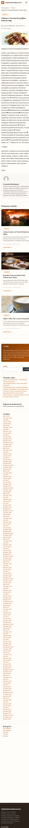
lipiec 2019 (6, 562)
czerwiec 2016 (7, 632)
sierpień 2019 (7, 560)
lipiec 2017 (6, 607)
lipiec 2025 (6, 425)
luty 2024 (6, 457)
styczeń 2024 (7, 459)
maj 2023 (5, 475)
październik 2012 (8, 715)
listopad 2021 (7, 509)
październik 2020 (8, 533)
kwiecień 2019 (7, 567)
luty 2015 (5, 662)
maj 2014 (5, 679)
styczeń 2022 (7, 505)
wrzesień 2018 (7, 581)
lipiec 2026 (6, 416)
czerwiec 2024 (7, 450)
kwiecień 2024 (7, 454)
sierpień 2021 (7, 514)
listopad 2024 (7, 440)
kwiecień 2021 (7, 522)
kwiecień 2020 (7, 545)
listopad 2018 (7, 577)
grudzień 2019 (7, 552)
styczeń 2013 (7, 709)
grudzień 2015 (7, 643)
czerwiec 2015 (7, 654)
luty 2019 (6, 571)
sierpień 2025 (7, 423)
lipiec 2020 (6, 539)
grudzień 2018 (7, 575)
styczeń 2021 (7, 528)
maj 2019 (5, 565)
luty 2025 (6, 435)
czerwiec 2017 (7, 609)
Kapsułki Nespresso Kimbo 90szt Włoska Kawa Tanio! (14, 276)
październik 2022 (8, 488)
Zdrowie (5, 736)
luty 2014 (6, 685)
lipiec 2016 (6, 630)
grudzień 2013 (7, 688)
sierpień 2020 (7, 537)
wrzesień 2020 (7, 535)
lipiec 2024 (6, 448)
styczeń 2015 (7, 664)
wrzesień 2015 (7, 649)
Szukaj (5, 366)
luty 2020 (6, 548)
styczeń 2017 (7, 618)
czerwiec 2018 (7, 586)
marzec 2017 (7, 615)
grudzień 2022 (7, 484)
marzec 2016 (7, 637)
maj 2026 (6, 420)
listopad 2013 (7, 690)
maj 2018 (5, 588)
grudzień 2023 (7, 461)
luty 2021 (5, 526)
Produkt (5, 14)
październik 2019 (8, 556)
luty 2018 (6, 594)
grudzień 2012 (7, 711)
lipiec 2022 (6, 493)
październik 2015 (8, 647)
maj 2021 (5, 520)
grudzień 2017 (7, 598)
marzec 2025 (7, 433)
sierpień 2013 (7, 696)
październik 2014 (8, 670)
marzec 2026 (7, 422)
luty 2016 (6, 639)
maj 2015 (5, 656)
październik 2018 (8, 579)
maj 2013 (5, 702)
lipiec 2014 (6, 675)
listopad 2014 (7, 668)
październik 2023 (8, 465)
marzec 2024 (7, 456)
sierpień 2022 (7, 492)
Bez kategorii (7, 728)
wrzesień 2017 (7, 603)
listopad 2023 (7, 463)
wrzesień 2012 (7, 717)
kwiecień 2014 (7, 681)
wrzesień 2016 (7, 626)
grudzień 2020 (7, 529)
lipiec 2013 (6, 698)
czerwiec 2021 (7, 518)
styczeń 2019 (7, 573)
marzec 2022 (7, 501)
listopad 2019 (7, 554)
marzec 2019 (7, 569)
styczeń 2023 (7, 482)
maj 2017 (5, 611)
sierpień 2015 (7, 651)
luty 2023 (6, 480)
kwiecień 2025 (7, 431)
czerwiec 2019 (7, 564)
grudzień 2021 (7, 507)
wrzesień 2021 (7, 512)
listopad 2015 (7, 645)
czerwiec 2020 (7, 541)
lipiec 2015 (6, 653)
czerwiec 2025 (7, 427)
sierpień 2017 (7, 605)
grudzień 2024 (7, 439)
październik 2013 (8, 692)
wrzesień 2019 (7, 558)
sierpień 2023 (7, 469)
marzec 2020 (7, 546)
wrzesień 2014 (7, 671)
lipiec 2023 (6, 471)
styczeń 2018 (7, 596)
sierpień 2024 (7, 446)
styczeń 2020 (7, 550)
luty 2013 (5, 707)
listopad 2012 (7, 713)
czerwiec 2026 (7, 418)
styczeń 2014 (7, 687)
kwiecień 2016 (7, 635)
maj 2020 (6, 543)
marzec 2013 (7, 706)
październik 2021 (8, 511)
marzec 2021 (7, 524)
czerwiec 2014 (7, 677)
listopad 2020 (7, 531)
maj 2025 (5, 429)
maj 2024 (6, 452)
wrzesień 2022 (7, 490)
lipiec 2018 (6, 584)
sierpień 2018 (7, 582)
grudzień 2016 (7, 620)
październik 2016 (8, 624)
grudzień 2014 (7, 666)
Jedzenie (5, 732)
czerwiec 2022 (7, 495)
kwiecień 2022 (7, 499)
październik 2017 (8, 601)
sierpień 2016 (7, 628)
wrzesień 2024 (7, 444)
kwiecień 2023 (7, 476)
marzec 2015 (7, 660)
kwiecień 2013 (7, 704)
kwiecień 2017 (7, 613)
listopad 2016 (7, 622)
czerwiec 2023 (7, 473)
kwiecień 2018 (7, 590)
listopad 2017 (7, 599)
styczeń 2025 (7, 437)
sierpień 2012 (7, 719)
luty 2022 (6, 503)
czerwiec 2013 (7, 700)
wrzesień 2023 (7, 467)
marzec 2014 (7, 683)
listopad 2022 (7, 486)
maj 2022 (5, 497)
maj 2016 (5, 634)
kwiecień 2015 (7, 658)
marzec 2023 (7, 478)
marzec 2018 (7, 592)
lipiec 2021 (6, 516)
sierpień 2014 (7, 673)
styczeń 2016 (7, 641)
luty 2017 (6, 617)
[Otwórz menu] (26, 2)
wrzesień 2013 (7, 694)
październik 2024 (8, 442)
